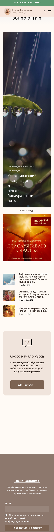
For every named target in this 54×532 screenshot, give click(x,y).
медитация (14, 170)
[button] (49, 11)
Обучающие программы (27, 2)
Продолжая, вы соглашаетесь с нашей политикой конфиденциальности (25, 518)
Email (8, 503)
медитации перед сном (21, 166)
